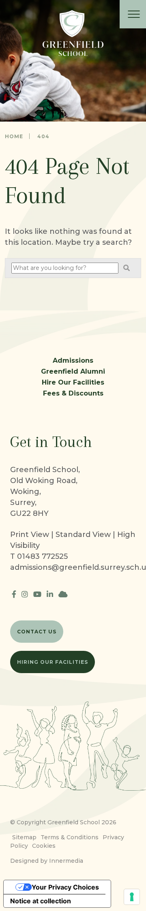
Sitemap (24, 837)
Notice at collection (40, 901)
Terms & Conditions (70, 837)
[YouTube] (37, 594)
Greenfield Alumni (73, 371)
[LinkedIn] (50, 594)
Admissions (73, 360)
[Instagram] (24, 594)
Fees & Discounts (73, 393)
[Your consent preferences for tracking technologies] (132, 897)
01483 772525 (42, 556)
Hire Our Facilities (73, 382)
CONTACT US (36, 632)
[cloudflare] (63, 594)
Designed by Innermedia (46, 860)
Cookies (44, 845)
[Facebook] (14, 594)
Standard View (83, 534)
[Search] (126, 268)
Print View (29, 534)
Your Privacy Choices (65, 887)
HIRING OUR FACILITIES (52, 662)
